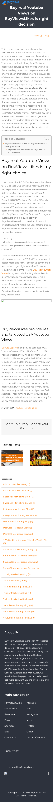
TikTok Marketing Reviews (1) (18, 586)
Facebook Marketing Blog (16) (18, 496)
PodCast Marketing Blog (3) (17, 527)
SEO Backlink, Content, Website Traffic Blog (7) (25, 542)
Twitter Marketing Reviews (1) (18, 599)
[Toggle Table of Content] (45, 139)
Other (29, 731)
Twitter (30, 725)
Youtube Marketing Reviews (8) (19, 617)
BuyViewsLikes (9, 347)
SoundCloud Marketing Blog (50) (20, 555)
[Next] (49, 458)
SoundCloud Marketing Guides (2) (20, 562)
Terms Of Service (35, 737)
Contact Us (10, 737)
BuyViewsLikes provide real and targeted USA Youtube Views (26, 151)
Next (47, 35)
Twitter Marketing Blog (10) (17, 593)
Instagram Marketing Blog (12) (19, 509)
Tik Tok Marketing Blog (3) (16, 580)
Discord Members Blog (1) (16, 484)
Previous (37, 35)
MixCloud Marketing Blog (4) (18, 521)
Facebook (9, 714)
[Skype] (5, 759)
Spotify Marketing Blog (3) (17, 574)
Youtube (31, 702)
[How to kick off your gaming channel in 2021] (41, 458)
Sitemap (9, 725)
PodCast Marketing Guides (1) (18, 534)
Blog (6, 731)
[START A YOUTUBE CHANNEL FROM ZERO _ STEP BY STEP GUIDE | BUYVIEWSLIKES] (12, 458)
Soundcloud (11, 708)
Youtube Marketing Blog (26, 408)
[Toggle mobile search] (47, 3)
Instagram (32, 714)
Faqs (7, 720)
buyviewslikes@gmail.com (20, 767)
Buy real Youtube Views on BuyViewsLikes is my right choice (26, 145)
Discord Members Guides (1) (17, 490)
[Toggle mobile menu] (50, 3)
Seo (28, 708)
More (29, 720)
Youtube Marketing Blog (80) (18, 605)
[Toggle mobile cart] (43, 3)
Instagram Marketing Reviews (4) (20, 515)
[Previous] (3, 458)
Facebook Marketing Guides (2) (19, 503)
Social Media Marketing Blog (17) (20, 549)
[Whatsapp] (9, 759)
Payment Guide (13, 702)
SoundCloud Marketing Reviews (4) (21, 568)
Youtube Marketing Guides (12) (19, 611)
